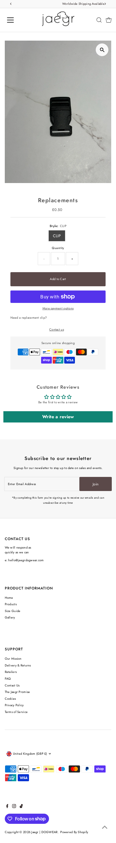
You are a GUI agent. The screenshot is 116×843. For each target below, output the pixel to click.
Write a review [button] (58, 416)
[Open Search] (99, 20)
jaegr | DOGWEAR (44, 832)
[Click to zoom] (102, 49)
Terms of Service (16, 712)
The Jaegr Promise (17, 692)
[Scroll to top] (104, 827)
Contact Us (12, 685)
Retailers (11, 672)
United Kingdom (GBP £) (30, 753)
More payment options (58, 308)
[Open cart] (108, 20)
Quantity (58, 248)
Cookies (10, 698)
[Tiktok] (21, 807)
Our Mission (13, 658)
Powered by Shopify (74, 832)
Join (96, 484)
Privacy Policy (14, 705)
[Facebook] (7, 807)
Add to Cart (58, 279)
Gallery (10, 617)
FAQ (8, 678)
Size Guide (13, 611)
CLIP (57, 236)
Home (9, 597)
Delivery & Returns (18, 665)
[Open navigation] (16, 20)
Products (11, 604)
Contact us (56, 329)
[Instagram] (14, 807)
